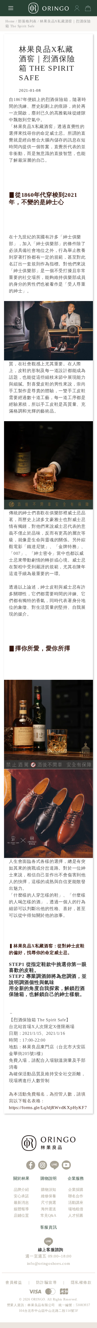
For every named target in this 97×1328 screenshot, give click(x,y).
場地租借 (75, 1209)
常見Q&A (48, 1216)
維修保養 (48, 1196)
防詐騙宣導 (46, 1282)
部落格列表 (27, 21)
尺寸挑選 (48, 1203)
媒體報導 (21, 1209)
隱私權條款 (81, 1282)
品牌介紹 (21, 1190)
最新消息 (21, 1203)
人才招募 (75, 1216)
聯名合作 (75, 1196)
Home (10, 21)
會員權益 (13, 1282)
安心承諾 (21, 1196)
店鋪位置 (21, 1216)
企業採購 (75, 1190)
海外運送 (48, 1209)
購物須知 (48, 1190)
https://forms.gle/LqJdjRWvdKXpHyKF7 (48, 1107)
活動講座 (75, 1203)
